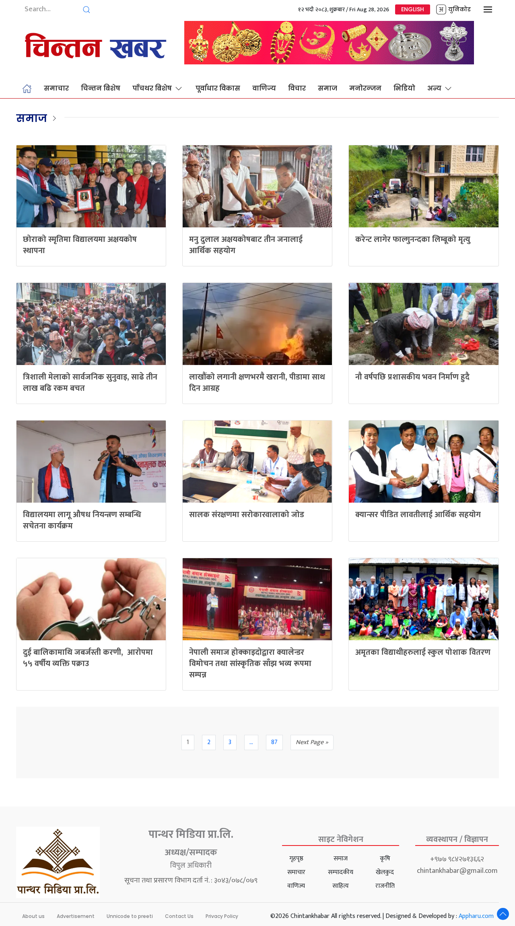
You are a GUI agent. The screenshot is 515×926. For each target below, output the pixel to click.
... (251, 742)
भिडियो (404, 88)
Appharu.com (476, 916)
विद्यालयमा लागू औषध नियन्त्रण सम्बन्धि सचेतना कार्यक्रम (82, 520)
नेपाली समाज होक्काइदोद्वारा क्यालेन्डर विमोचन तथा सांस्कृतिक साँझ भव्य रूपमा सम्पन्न (250, 664)
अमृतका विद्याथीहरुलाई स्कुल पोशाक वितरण (422, 652)
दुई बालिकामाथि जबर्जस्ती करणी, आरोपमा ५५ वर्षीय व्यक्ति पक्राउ (88, 658)
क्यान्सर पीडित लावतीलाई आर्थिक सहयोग (418, 515)
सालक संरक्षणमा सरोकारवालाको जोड (246, 515)
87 (274, 742)
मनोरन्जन (365, 88)
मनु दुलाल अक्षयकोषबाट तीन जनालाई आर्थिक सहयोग (246, 245)
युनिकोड (459, 9)
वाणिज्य (264, 88)
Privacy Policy (222, 916)
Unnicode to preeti (130, 916)
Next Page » (312, 742)
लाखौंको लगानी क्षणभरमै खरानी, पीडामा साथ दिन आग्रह (257, 382)
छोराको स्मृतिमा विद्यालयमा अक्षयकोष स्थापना (80, 245)
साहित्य (340, 886)
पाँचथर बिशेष (152, 88)
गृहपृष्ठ (296, 858)
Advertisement (76, 916)
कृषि (385, 858)
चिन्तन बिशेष (100, 88)
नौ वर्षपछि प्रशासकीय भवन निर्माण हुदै (412, 377)
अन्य (434, 88)
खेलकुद (385, 872)
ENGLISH (412, 9)
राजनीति (385, 886)
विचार (297, 88)
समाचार (56, 88)
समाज (327, 88)
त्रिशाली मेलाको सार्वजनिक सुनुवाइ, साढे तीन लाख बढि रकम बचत (90, 382)
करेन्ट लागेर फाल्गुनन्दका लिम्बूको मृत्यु (412, 239)
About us (33, 916)
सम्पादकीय (340, 872)
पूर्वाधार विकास (218, 88)
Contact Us (179, 916)
